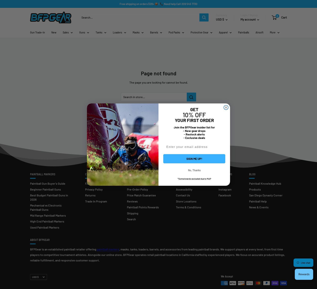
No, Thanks (194, 170)
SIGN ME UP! (194, 158)
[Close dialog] (226, 107)
